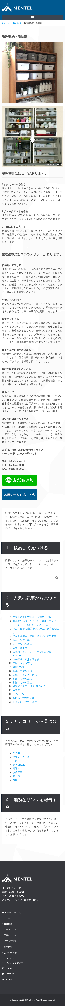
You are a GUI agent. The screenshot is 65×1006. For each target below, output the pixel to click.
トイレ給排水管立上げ (25, 702)
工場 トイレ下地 (22, 663)
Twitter (9, 968)
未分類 (16, 776)
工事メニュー (10, 929)
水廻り (16, 780)
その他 (16, 753)
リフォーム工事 (21, 757)
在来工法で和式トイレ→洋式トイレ (32, 617)
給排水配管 (19, 667)
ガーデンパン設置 (22, 644)
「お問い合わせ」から (26, 899)
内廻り (16, 761)
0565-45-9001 (16, 892)
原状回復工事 (20, 764)
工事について (10, 935)
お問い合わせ (10, 952)
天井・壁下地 (20, 648)
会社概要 (8, 924)
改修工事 (17, 772)
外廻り (16, 768)
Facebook (10, 974)
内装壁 (16, 690)
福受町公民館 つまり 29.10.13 (29, 686)
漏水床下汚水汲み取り (25, 698)
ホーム (7, 918)
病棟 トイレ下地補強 (25, 675)
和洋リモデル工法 (22, 671)
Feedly (8, 979)
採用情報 (8, 947)
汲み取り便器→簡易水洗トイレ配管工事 (34, 636)
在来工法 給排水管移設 (26, 659)
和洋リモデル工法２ (23, 682)
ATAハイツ (18, 694)
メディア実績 (10, 941)
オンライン (9, 958)
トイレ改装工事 (21, 640)
